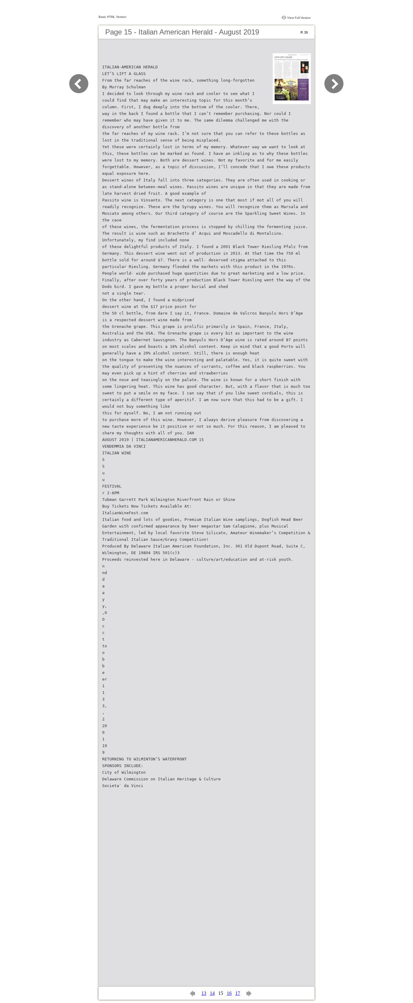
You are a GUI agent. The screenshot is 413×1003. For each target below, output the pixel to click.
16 (229, 993)
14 (212, 993)
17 (237, 993)
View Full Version (299, 17)
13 (203, 993)
